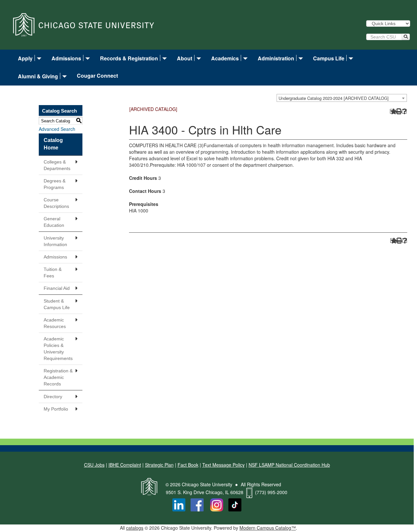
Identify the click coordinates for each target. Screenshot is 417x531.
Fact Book (188, 464)
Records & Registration (129, 58)
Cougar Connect (97, 75)
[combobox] (342, 98)
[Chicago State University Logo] (149, 484)
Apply (25, 58)
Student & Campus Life (57, 304)
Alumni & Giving (38, 76)
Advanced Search (57, 129)
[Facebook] (197, 504)
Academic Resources (55, 323)
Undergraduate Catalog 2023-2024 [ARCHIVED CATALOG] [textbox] (334, 98)
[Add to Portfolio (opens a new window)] (392, 111)
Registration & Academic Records (58, 377)
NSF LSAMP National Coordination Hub (289, 464)
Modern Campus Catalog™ (267, 527)
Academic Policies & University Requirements (58, 348)
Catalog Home (53, 143)
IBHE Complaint (124, 464)
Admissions (66, 58)
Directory (53, 396)
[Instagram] (217, 504)
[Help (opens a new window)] (404, 111)
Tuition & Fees (53, 272)
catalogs (134, 527)
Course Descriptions (56, 203)
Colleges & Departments (57, 165)
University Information (55, 241)
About (184, 58)
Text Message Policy (223, 464)
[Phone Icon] (249, 492)
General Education (54, 222)
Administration (276, 58)
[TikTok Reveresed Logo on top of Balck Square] (234, 504)
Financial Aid (57, 288)
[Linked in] (178, 504)
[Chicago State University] (83, 24)
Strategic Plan (159, 464)
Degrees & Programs (54, 184)
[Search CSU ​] (406, 37)
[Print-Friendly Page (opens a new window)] (398, 111)
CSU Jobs (94, 464)
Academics (225, 58)
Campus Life (328, 58)
